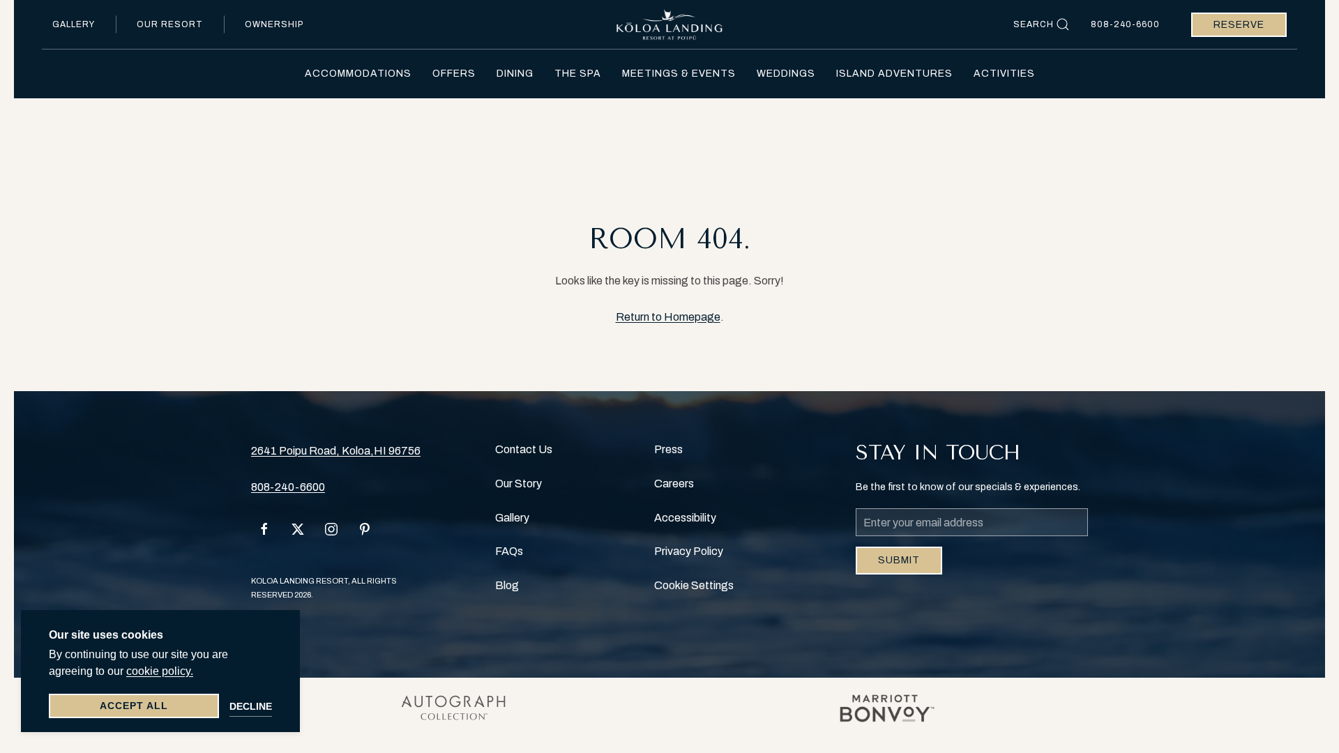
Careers (674, 483)
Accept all (134, 705)
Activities (1004, 73)
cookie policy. (159, 671)
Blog (507, 585)
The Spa (577, 73)
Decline (250, 706)
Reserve (1238, 25)
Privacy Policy (688, 551)
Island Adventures (894, 73)
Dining (515, 73)
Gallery (73, 24)
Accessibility (685, 518)
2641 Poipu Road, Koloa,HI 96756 (336, 451)
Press (668, 449)
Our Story (518, 483)
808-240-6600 (1125, 24)
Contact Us (523, 449)
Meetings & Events (679, 73)
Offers (454, 73)
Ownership (274, 24)
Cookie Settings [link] (694, 585)
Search (1033, 24)
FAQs (509, 551)
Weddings (786, 73)
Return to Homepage (668, 317)
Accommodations (358, 73)
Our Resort (170, 24)
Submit (899, 560)
